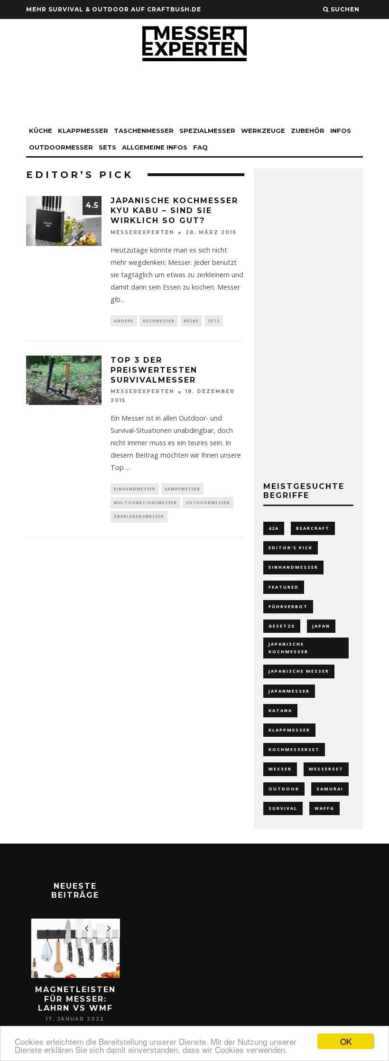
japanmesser (289, 691)
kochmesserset (294, 749)
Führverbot (288, 606)
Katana (280, 710)
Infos (340, 130)
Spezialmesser (207, 130)
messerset (326, 769)
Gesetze (282, 626)
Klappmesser (289, 730)
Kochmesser (159, 320)
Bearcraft (313, 528)
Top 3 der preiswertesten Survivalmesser (154, 370)
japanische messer (299, 671)
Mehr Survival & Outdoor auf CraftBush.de (113, 9)
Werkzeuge (263, 130)
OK (346, 1041)
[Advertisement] (194, 94)
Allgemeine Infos (154, 147)
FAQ (200, 147)
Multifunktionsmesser (145, 502)
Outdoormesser (61, 147)
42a (274, 528)
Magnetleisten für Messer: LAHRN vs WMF (75, 998)
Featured (284, 587)
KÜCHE (40, 130)
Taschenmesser (144, 130)
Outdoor (284, 789)
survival (283, 808)
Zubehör (307, 130)
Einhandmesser (135, 488)
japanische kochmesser (288, 648)
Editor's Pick (291, 548)
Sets (107, 147)
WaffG (324, 808)
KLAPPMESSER (83, 130)
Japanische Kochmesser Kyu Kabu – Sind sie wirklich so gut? (174, 210)
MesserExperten (142, 232)
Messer (280, 769)
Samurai (329, 789)
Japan (321, 626)
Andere (124, 320)
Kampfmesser (182, 488)
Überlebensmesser (139, 516)
